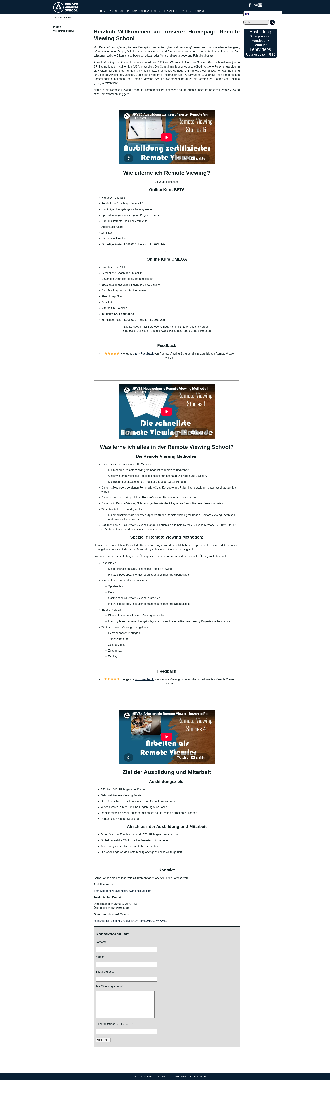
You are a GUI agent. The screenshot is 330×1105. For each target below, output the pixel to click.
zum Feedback (144, 353)
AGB (135, 1076)
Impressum (180, 1076)
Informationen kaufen (141, 11)
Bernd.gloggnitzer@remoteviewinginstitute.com (122, 890)
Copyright (147, 1076)
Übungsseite (255, 54)
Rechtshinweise (198, 1076)
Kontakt (199, 11)
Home (103, 11)
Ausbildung (117, 11)
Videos (186, 11)
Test (271, 54)
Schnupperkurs (260, 36)
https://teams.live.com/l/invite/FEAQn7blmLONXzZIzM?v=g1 (130, 920)
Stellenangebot (168, 11)
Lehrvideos (260, 49)
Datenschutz (164, 1076)
